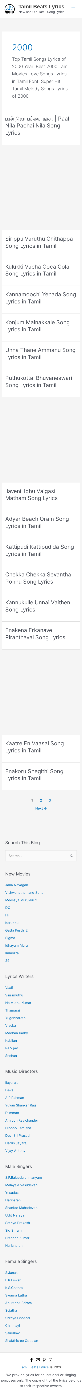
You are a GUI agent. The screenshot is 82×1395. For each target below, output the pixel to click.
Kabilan (11, 1040)
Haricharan (13, 1245)
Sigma (10, 938)
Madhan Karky (16, 1033)
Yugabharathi (15, 1018)
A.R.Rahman (14, 1098)
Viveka (10, 1025)
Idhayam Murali (17, 945)
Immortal (12, 953)
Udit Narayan (15, 1215)
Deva (9, 1090)
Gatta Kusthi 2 (16, 930)
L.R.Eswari (13, 1280)
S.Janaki (12, 1272)
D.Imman (12, 1113)
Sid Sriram (13, 1230)
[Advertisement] (41, 187)
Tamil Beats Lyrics (41, 6)
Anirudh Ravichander (21, 1120)
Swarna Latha (16, 1295)
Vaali (9, 988)
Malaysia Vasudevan (21, 1185)
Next (41, 808)
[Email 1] (38, 1360)
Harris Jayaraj (16, 1143)
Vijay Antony (15, 1150)
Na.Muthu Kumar (18, 1003)
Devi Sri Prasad (17, 1135)
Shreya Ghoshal (17, 1318)
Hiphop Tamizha (18, 1128)
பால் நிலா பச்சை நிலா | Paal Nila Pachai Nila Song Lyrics (37, 125)
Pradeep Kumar (17, 1238)
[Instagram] (50, 1360)
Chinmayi (12, 1325)
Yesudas (12, 1192)
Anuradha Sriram (18, 1303)
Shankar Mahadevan (21, 1208)
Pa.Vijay (11, 1048)
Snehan (11, 1056)
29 (7, 960)
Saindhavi (13, 1333)
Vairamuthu (14, 995)
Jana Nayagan (16, 885)
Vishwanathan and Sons (24, 892)
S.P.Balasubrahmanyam (23, 1177)
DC (7, 908)
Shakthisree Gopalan (21, 1341)
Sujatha (11, 1310)
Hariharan (13, 1200)
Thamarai (12, 1010)
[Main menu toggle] (73, 8)
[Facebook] (31, 1360)
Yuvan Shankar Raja (21, 1105)
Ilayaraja (12, 1082)
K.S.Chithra (14, 1288)
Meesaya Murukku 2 (21, 900)
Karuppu (12, 923)
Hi (7, 915)
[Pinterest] (44, 1360)
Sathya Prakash (17, 1223)
